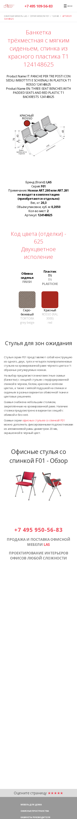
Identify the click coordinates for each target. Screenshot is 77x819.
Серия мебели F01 (39, 16)
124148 (55, 16)
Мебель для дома (31, 804)
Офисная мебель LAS (15, 16)
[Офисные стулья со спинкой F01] (38, 502)
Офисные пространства (35, 810)
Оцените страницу (38, 792)
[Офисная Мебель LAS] (9, 6)
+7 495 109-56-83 (38, 6)
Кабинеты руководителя (35, 817)
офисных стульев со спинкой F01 (43, 420)
